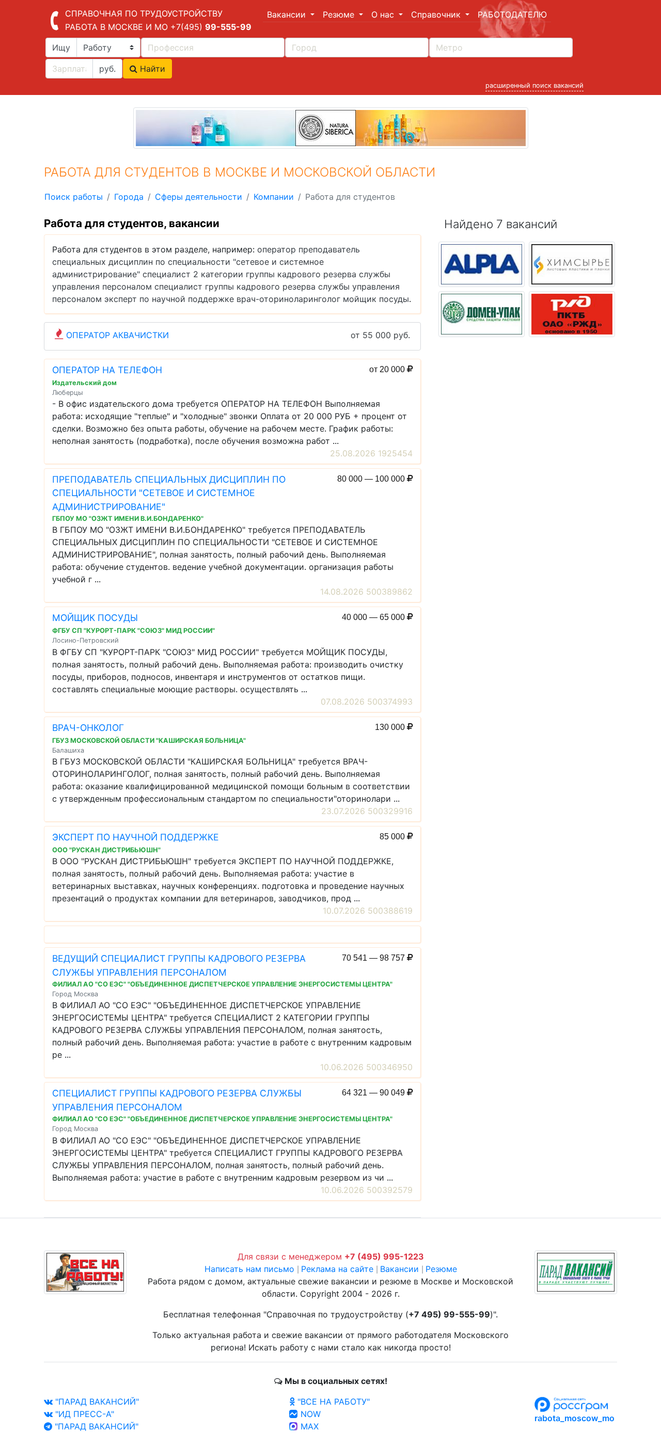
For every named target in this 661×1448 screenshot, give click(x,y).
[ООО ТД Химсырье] (572, 263)
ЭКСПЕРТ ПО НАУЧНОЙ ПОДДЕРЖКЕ (135, 837)
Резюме (441, 1269)
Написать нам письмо (249, 1269)
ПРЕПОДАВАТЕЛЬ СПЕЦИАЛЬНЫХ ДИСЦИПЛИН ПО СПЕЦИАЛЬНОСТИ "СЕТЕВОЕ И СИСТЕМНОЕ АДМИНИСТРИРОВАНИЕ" (169, 493)
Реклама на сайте (337, 1269)
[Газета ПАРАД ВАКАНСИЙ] (575, 1271)
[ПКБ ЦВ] (572, 313)
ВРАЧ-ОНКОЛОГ (88, 727)
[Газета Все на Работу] (85, 1271)
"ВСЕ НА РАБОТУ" (332, 1401)
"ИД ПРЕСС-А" (83, 1414)
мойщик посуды (376, 299)
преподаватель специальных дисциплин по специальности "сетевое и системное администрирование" (206, 261)
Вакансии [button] (287, 14)
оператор (276, 249)
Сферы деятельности (198, 197)
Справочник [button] (437, 14)
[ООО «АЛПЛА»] (481, 263)
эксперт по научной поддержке (169, 299)
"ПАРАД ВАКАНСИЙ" (96, 1401)
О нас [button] (384, 14)
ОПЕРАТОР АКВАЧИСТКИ (117, 335)
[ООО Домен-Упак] (481, 313)
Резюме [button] (340, 14)
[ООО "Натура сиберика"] (330, 127)
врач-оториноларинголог (288, 299)
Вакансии (399, 1269)
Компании (274, 197)
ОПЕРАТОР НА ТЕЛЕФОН (107, 369)
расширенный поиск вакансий (534, 85)
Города (129, 197)
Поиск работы (73, 197)
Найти (151, 68)
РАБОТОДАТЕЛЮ (512, 14)
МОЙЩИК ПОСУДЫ (95, 617)
